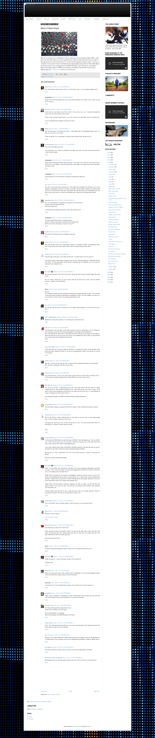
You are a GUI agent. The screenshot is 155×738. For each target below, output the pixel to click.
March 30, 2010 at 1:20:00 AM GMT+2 (59, 129)
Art (47, 76)
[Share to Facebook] (65, 74)
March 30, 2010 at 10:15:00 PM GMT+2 (64, 437)
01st (45, 76)
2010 (108, 162)
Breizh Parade (112, 217)
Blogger (89, 726)
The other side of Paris (114, 249)
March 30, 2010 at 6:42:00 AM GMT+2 (60, 254)
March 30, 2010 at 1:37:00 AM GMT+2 (65, 144)
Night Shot (87, 19)
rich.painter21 (49, 404)
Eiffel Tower (71, 19)
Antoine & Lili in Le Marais (115, 207)
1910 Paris (111, 246)
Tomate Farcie (49, 525)
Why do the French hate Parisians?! (117, 254)
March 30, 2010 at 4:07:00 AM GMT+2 (58, 184)
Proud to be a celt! (113, 222)
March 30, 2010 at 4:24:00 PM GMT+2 (60, 373)
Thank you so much (113, 237)
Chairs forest (111, 193)
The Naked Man (112, 227)
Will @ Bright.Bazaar (51, 317)
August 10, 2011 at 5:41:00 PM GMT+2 (61, 605)
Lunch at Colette (112, 202)
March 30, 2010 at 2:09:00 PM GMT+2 (66, 347)
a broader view (56, 69)
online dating (48, 623)
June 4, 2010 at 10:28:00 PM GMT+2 (61, 593)
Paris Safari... (111, 251)
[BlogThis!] (61, 74)
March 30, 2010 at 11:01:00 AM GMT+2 (58, 327)
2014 (108, 152)
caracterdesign (76, 726)
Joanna (47, 254)
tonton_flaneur (49, 438)
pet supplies (48, 647)
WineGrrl (47, 570)
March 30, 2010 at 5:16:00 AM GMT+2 (59, 232)
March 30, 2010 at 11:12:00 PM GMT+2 (63, 465)
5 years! (110, 239)
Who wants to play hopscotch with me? (117, 199)
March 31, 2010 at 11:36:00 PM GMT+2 (58, 546)
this (67, 117)
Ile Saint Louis (112, 212)
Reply (46, 92)
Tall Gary (47, 109)
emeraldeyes (48, 593)
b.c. (46, 305)
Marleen (47, 361)
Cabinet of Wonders (113, 219)
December (111, 164)
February (111, 267)
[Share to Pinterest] (66, 74)
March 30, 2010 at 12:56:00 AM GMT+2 (61, 109)
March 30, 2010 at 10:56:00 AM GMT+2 (67, 317)
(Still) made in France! (114, 188)
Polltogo (31, 719)
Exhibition (97, 19)
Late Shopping (112, 259)
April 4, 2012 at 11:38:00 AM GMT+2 (72, 657)
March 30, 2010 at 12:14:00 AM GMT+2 (59, 87)
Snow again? (111, 234)
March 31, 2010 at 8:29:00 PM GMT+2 (58, 511)
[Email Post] (56, 74)
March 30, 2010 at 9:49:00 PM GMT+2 (61, 415)
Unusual (38, 19)
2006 (108, 279)
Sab (46, 184)
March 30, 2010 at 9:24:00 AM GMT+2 (58, 305)
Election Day (111, 232)
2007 (108, 277)
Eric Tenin (50, 74)
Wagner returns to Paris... (114, 214)
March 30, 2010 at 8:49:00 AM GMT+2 (58, 289)
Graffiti (63, 19)
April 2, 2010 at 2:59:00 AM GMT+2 (60, 583)
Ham (46, 511)
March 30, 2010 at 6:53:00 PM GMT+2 (63, 385)
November (111, 167)
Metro (52, 76)
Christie (47, 373)
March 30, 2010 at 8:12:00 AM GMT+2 (63, 272)
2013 (108, 155)
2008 (108, 275)
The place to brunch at (114, 229)
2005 (108, 282)
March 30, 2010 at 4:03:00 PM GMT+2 (60, 361)
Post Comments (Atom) (54, 694)
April (110, 184)
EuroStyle (47, 415)
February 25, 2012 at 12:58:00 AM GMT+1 (63, 647)
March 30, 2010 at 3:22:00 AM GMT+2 (62, 174)
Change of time (112, 196)
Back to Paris (111, 263)
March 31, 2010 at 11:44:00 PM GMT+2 (63, 556)
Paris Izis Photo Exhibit (114, 256)
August (111, 174)
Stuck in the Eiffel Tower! (115, 205)
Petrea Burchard (49, 144)
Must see (46, 19)
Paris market (111, 244)
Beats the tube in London (51, 517)
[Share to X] (63, 74)
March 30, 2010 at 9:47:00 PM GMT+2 (63, 404)
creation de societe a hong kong (53, 658)
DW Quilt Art (49, 385)
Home (70, 691)
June (110, 179)
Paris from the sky (113, 261)
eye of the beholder (50, 347)
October (111, 169)
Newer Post (44, 691)
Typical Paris (29, 19)
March (110, 186)
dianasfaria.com (49, 200)
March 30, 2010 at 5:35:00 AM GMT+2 (59, 242)
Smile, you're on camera (114, 210)
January (111, 269)
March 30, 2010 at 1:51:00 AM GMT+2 (62, 160)
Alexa (46, 87)
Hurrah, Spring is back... (114, 224)
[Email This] (59, 74)
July (110, 177)
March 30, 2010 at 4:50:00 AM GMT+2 (62, 218)
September (112, 172)
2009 (108, 272)
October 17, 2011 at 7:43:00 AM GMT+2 (63, 623)
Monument (106, 19)
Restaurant (55, 19)
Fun (49, 76)
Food (79, 19)
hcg (46, 635)
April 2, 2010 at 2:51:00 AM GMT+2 (60, 570)
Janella (47, 232)
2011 (108, 160)
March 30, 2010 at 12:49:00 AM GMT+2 (62, 97)
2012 (108, 157)
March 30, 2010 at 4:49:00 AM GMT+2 (64, 200)
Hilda (46, 129)
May (110, 181)
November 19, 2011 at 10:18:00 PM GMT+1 (58, 635)
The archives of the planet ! (115, 241)
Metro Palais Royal (113, 191)
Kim (46, 327)
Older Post (96, 691)
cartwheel (47, 605)
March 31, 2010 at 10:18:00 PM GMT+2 (63, 525)
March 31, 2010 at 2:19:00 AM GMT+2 (64, 501)
